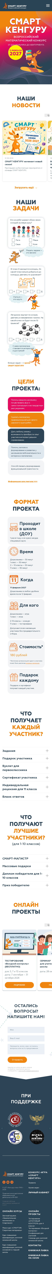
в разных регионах (32, 663)
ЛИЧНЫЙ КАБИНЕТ (38, 1192)
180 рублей (18, 655)
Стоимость (30, 647)
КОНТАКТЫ (34, 1245)
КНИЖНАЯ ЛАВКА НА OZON (38, 1256)
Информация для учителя (20, 481)
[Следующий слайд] (49, 1128)
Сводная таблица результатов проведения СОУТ (11, 1203)
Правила (32, 1183)
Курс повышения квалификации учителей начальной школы (12, 1237)
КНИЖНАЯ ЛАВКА (38, 1250)
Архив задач (33, 1188)
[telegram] (11, 1182)
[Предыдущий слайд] (2, 1128)
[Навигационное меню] (48, 5)
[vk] (3, 1182)
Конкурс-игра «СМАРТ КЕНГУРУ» (38, 1175)
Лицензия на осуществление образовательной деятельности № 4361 (12, 1195)
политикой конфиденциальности (28, 1071)
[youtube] (7, 1182)
